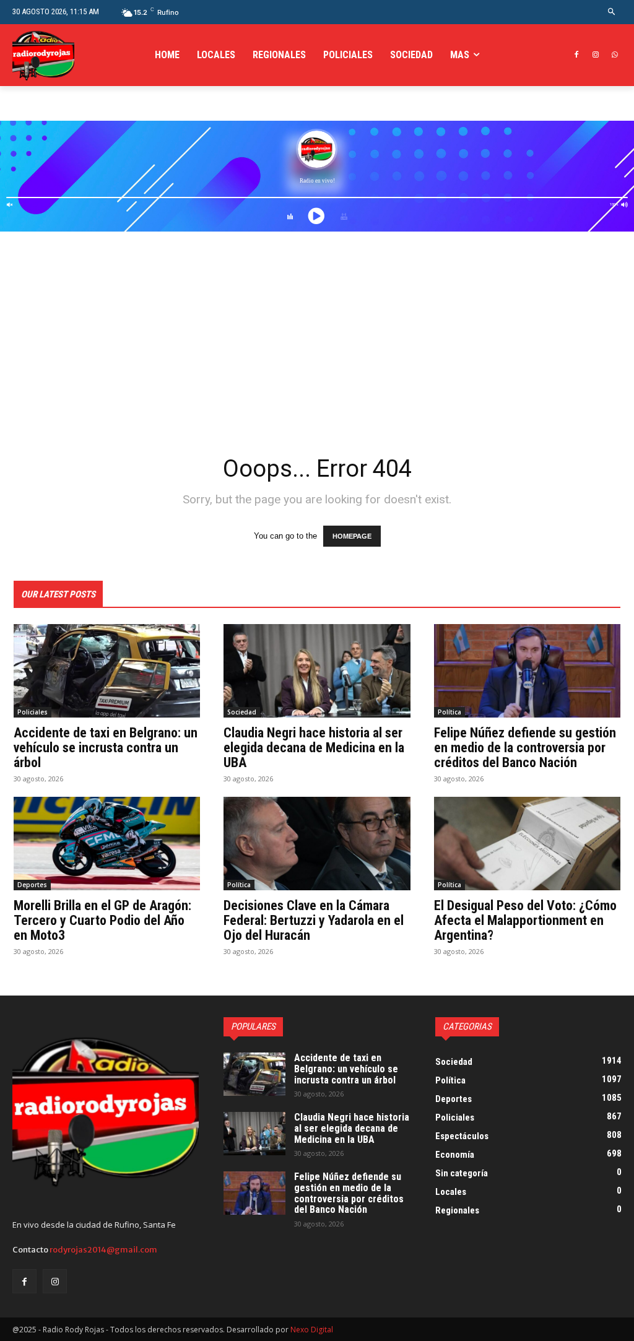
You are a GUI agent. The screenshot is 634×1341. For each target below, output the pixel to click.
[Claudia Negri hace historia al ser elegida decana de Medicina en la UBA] (317, 671)
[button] (612, 12)
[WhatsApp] (614, 55)
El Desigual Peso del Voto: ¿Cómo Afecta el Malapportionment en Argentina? (525, 920)
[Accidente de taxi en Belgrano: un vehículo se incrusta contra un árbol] (107, 671)
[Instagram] (595, 55)
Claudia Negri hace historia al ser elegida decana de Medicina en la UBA (314, 747)
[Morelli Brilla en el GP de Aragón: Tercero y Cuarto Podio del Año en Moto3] (107, 843)
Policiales (32, 712)
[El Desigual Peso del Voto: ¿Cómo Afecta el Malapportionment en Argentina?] (527, 843)
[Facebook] (577, 55)
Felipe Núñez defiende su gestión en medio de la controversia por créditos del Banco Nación (525, 747)
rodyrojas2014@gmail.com (103, 1249)
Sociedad (241, 712)
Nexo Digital (311, 1329)
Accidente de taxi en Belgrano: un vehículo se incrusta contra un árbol (106, 747)
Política (449, 712)
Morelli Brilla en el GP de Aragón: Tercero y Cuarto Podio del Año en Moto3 (102, 920)
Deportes (32, 884)
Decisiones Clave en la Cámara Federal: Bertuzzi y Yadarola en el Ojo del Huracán (314, 920)
